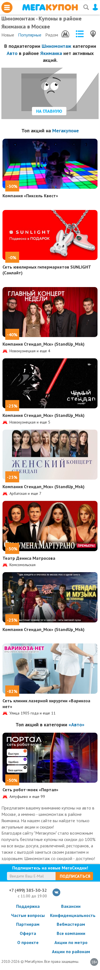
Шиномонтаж (56, 46)
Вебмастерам (71, 924)
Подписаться (75, 876)
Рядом (51, 35)
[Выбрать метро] (65, 33)
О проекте (28, 942)
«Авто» (76, 724)
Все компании (71, 933)
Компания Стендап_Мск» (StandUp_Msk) (43, 344)
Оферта (28, 933)
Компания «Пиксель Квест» (30, 195)
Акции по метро (71, 942)
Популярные (29, 35)
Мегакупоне (65, 130)
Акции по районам (71, 951)
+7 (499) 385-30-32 (28, 890)
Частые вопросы (28, 915)
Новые (7, 35)
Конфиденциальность (71, 915)
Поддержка (28, 906)
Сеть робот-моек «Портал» (30, 789)
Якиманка (51, 53)
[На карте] (93, 33)
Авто (12, 53)
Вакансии (71, 906)
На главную (49, 111)
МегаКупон (50, 7)
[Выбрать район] (80, 33)
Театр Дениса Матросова (28, 558)
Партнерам (27, 924)
